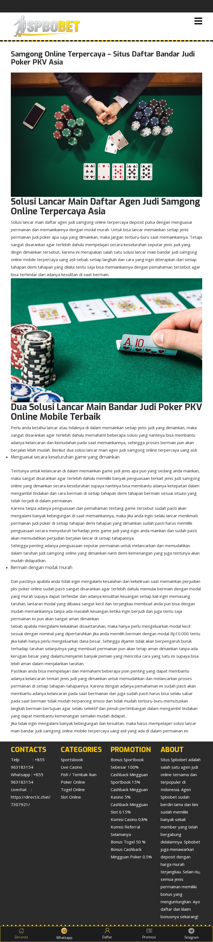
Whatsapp (64, 938)
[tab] (198, 21)
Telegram (191, 937)
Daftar (107, 937)
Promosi (149, 937)
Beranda (21, 937)
